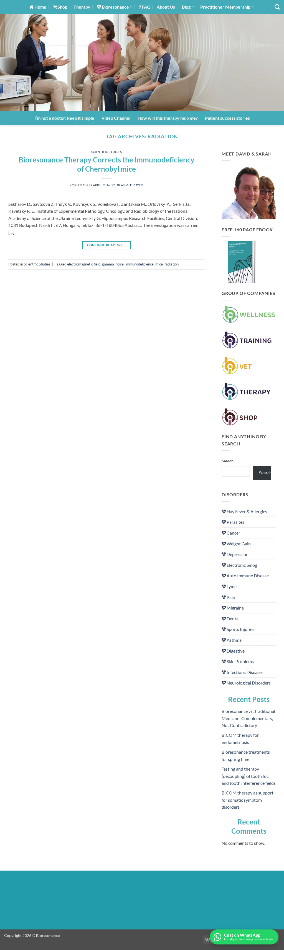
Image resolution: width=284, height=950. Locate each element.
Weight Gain (239, 543)
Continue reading (106, 245)
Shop (62, 6)
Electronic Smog (242, 565)
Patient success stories (227, 118)
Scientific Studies (106, 152)
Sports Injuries (240, 629)
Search (228, 460)
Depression (237, 554)
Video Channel (116, 118)
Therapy (81, 6)
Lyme (232, 586)
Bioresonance (115, 6)
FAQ (146, 6)
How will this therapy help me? (168, 118)
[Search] (277, 6)
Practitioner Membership (225, 6)
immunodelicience (139, 264)
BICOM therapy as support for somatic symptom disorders (247, 799)
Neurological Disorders (249, 682)
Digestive (236, 650)
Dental (233, 618)
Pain (231, 597)
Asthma (234, 640)
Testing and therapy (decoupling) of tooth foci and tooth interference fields (249, 776)
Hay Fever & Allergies (247, 511)
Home (40, 6)
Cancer (233, 532)
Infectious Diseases (245, 672)
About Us (166, 6)
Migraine (235, 607)
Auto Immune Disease (248, 575)
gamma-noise (113, 264)
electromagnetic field (83, 264)
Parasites (235, 522)
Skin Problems (240, 661)
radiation (171, 264)
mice (159, 264)
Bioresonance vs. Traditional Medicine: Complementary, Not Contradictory (248, 718)
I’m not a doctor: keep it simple (64, 118)
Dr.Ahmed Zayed (129, 185)
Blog (186, 6)
